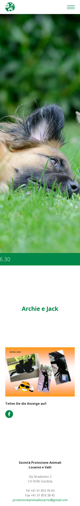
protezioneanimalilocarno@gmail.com (40, 500)
